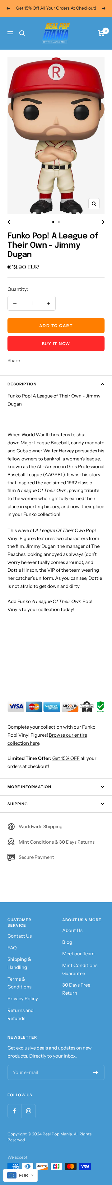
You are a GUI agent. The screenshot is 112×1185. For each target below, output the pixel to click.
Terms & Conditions (19, 983)
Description (22, 384)
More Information (29, 786)
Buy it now (56, 343)
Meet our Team (78, 953)
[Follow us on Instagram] (28, 1111)
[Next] (102, 222)
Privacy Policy (22, 998)
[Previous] (10, 222)
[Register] (95, 1072)
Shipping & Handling (19, 963)
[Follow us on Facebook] (14, 1111)
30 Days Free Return (76, 989)
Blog (67, 942)
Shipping (17, 803)
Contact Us (19, 936)
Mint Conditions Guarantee (79, 969)
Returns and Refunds (20, 1014)
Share (13, 360)
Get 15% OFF (66, 758)
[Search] (22, 33)
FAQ (12, 948)
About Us (72, 930)
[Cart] (101, 33)
